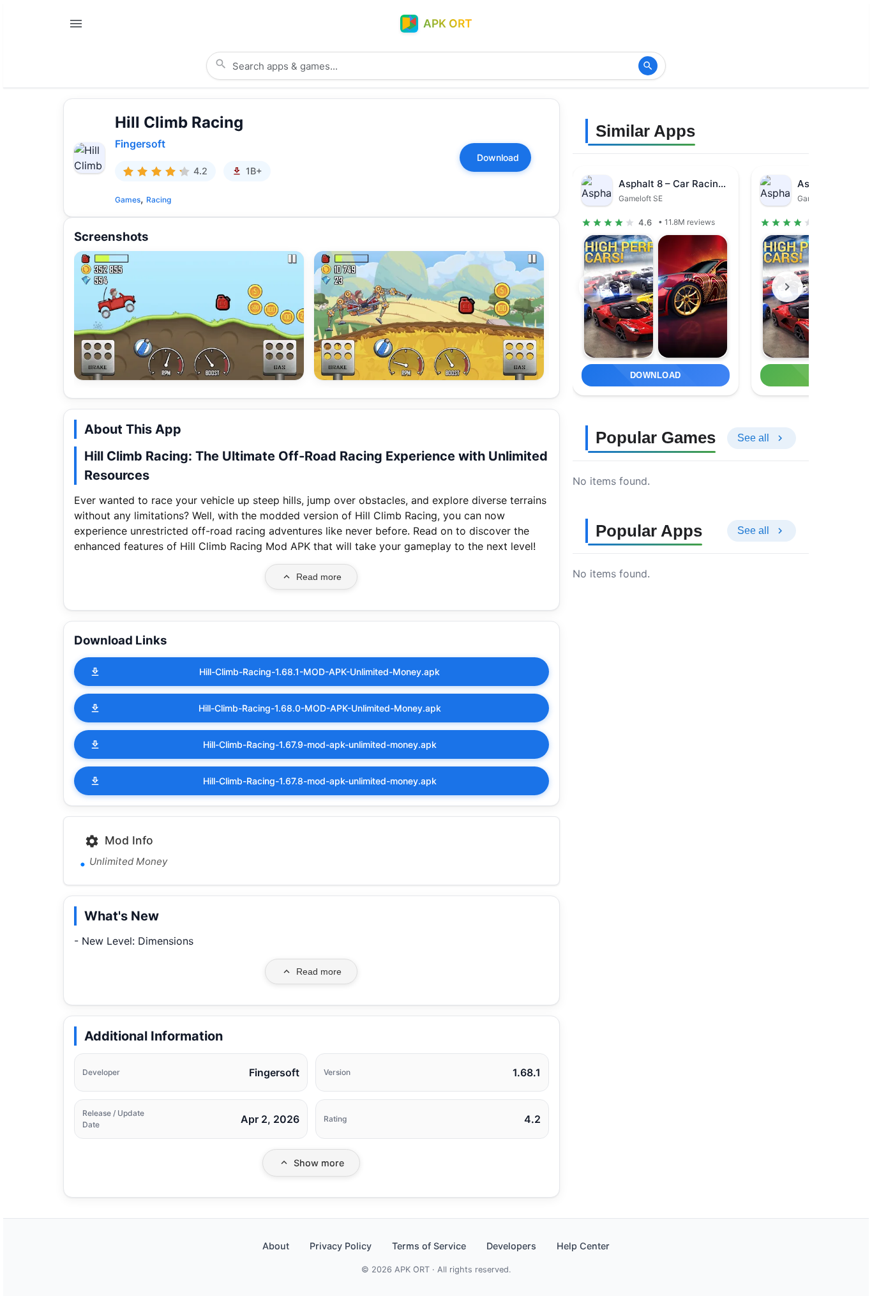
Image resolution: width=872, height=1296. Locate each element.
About (275, 1245)
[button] (189, 316)
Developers (511, 1245)
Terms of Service (429, 1245)
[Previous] (594, 286)
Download (498, 157)
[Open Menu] (76, 23)
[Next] (787, 286)
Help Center (583, 1245)
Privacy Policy (341, 1245)
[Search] (648, 65)
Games (127, 199)
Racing (158, 199)
